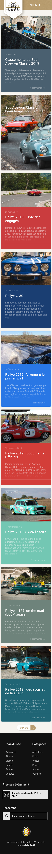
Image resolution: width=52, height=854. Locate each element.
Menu (35, 5)
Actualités (11, 752)
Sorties (9, 769)
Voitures (10, 773)
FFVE (34, 842)
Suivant (24, 727)
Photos (9, 756)
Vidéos (9, 760)
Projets (9, 765)
